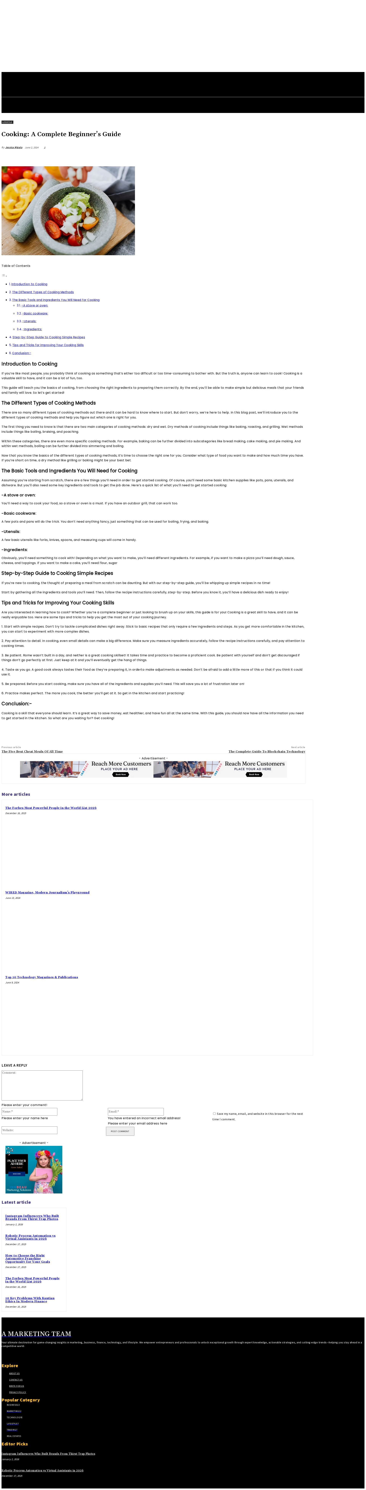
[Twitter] (257, 156)
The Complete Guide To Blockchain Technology (267, 751)
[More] (298, 157)
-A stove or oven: (35, 305)
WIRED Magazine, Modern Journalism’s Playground (47, 892)
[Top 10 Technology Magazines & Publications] (269, 1012)
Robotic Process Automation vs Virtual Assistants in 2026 (30, 1237)
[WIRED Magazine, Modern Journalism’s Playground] (269, 927)
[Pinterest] (271, 156)
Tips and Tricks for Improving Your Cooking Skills (48, 345)
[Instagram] (10, 1355)
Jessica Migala (13, 147)
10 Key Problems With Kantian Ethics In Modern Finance (30, 1299)
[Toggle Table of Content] (4, 276)
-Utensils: (29, 321)
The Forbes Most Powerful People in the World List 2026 (50, 808)
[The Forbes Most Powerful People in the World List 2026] (269, 843)
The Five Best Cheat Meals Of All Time (32, 751)
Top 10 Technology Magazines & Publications (41, 977)
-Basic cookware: (35, 313)
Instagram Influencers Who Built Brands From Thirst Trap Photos (32, 1217)
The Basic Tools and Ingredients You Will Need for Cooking (56, 300)
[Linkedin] (285, 156)
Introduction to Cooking (29, 284)
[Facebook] (244, 156)
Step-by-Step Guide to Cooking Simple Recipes (49, 337)
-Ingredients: (32, 329)
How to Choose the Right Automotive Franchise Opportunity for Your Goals (27, 1259)
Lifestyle (7, 122)
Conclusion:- (21, 353)
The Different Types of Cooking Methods (43, 292)
